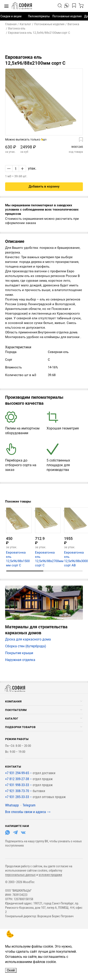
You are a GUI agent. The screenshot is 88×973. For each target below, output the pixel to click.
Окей (11, 970)
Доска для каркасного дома (28, 639)
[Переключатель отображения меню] (6, 6)
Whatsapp (12, 805)
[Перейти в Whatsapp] (7, 834)
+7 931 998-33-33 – (19, 785)
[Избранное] (74, 5)
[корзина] (81, 5)
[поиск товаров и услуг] (60, 5)
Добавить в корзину (44, 186)
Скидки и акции (11, 16)
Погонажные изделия (67, 16)
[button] (42, 140)
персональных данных (20, 875)
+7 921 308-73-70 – (19, 791)
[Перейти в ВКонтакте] (23, 834)
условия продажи (50, 875)
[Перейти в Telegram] (15, 834)
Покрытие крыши (19, 653)
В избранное (75, 139)
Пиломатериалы (39, 16)
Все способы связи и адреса (25, 812)
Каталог (11, 718)
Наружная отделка (20, 660)
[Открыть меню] (81, 701)
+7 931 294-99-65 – (19, 773)
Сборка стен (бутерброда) (25, 646)
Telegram (29, 805)
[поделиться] (66, 5)
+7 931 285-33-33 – (19, 797)
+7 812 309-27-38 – (19, 779)
